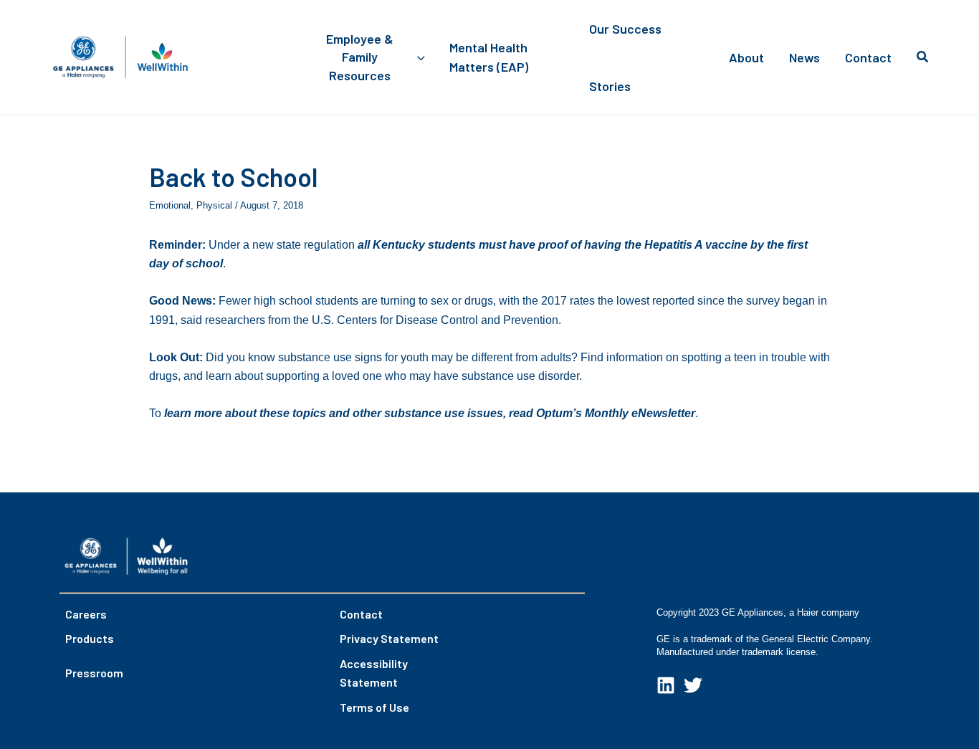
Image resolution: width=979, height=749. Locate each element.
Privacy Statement (389, 638)
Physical (214, 205)
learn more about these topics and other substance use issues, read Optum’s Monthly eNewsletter (429, 413)
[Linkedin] (665, 685)
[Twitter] (693, 685)
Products (89, 638)
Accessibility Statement (374, 673)
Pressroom (94, 672)
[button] (417, 57)
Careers (86, 614)
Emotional (170, 205)
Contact (361, 614)
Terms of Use (374, 707)
